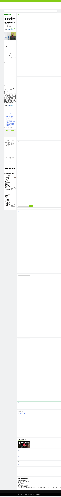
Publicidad (53, 0)
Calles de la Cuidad (40, 0)
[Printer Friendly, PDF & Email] (13, 28)
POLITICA (47, 8)
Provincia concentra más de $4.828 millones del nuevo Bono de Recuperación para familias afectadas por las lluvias (7, 200)
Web (13, 157)
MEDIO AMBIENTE (32, 8)
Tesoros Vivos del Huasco (33, 0)
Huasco (6, 14)
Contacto (56, 0)
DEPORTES (43, 8)
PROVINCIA (17, 8)
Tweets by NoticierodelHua (22, 413)
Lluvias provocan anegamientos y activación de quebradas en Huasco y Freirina (13, 183)
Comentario (7, 147)
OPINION (51, 8)
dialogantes (44, 0)
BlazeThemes (38, 494)
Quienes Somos (49, 0)
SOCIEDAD (22, 8)
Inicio (9, 8)
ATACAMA (13, 8)
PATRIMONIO (38, 8)
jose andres (6, 25)
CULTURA (26, 8)
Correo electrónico (10, 158)
